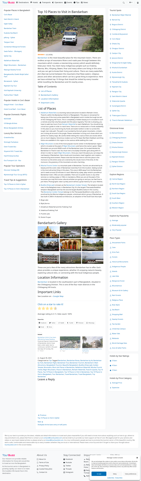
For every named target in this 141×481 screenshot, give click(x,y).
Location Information (50, 99)
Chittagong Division (119, 138)
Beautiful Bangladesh (70, 365)
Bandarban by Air (86, 360)
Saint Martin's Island (11, 19)
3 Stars (114, 361)
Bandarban (42, 57)
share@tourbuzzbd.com (54, 440)
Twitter (68, 466)
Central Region (117, 179)
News (85, 2)
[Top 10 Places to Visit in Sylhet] (70, 342)
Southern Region (118, 203)
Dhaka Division (117, 142)
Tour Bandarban (58, 374)
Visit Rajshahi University (12, 90)
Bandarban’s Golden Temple (76, 185)
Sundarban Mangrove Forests (15, 47)
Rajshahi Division (118, 157)
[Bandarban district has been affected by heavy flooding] (49, 344)
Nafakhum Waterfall (82, 367)
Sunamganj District (119, 106)
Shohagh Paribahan (11, 142)
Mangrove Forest (118, 281)
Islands (114, 271)
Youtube (69, 462)
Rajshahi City (116, 87)
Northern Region (118, 189)
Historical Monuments (120, 262)
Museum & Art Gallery (120, 290)
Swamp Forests (117, 319)
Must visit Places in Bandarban (63, 367)
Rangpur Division (118, 162)
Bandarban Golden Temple (53, 192)
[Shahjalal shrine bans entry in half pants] (92, 342)
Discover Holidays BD (11, 170)
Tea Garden (116, 324)
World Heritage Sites (119, 343)
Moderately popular (119, 225)
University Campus (119, 329)
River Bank (116, 305)
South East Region (118, 193)
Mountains (48, 367)
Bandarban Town (10, 28)
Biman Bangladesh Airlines (13, 128)
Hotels (35, 2)
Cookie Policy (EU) (45, 469)
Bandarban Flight (50, 363)
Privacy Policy (118, 478)
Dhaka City (116, 44)
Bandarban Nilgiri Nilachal (121, 15)
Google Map (58, 296)
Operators (59, 2)
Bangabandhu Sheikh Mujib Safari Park (16, 75)
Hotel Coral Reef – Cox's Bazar (15, 109)
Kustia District (117, 72)
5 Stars (114, 370)
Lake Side (115, 276)
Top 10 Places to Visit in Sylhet (15, 184)
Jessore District (117, 58)
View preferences (130, 474)
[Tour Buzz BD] (8, 2)
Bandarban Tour (63, 363)
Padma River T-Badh (11, 95)
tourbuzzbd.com (11, 445)
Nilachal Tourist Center (49, 165)
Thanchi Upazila (91, 370)
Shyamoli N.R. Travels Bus (13, 151)
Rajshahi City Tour (10, 86)
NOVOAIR (7, 119)
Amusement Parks (118, 243)
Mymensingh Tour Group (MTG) (15, 175)
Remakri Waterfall (68, 124)
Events (69, 2)
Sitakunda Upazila (118, 101)
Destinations (24, 2)
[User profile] (137, 2)
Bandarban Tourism (77, 363)
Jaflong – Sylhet (9, 37)
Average (115, 220)
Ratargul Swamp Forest (12, 70)
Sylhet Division (117, 166)
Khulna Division (117, 147)
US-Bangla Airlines (10, 123)
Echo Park (115, 252)
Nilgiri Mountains (47, 144)
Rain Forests (116, 295)
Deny (115, 474)
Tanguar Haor (9, 42)
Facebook (69, 459)
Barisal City (116, 20)
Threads (69, 469)
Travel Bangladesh (85, 374)
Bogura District (117, 24)
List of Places (46, 91)
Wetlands (115, 338)
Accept (99, 474)
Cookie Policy (110, 478)
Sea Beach (115, 310)
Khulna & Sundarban (119, 68)
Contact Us (43, 472)
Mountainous (117, 286)
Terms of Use (44, 462)
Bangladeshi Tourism (54, 365)
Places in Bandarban (63, 370)
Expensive (115, 388)
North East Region (118, 184)
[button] (137, 458)
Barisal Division (117, 133)
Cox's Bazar (116, 39)
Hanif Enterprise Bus (11, 156)
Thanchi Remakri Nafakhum (122, 120)
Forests (114, 257)
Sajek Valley (8, 24)
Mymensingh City (118, 77)
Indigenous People (119, 266)
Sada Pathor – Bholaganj (13, 51)
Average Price (117, 383)
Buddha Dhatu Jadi (47, 185)
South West (116, 198)
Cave (113, 247)
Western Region (118, 208)
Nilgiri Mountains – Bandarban (15, 65)
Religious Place (117, 300)
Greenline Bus (9, 137)
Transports (46, 2)
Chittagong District (119, 29)
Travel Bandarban (71, 374)
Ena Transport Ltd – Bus (12, 160)
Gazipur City (116, 53)
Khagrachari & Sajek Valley (121, 63)
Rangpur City (116, 91)
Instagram (69, 472)
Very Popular (116, 230)
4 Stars (114, 365)
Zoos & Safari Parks (119, 348)
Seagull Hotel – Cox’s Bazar (13, 104)
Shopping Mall (117, 314)
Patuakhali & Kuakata (120, 82)
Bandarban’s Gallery (49, 95)
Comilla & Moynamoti (120, 34)
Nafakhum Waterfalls (11, 60)
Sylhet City (7, 56)
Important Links (47, 102)
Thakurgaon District (119, 115)
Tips (77, 2)
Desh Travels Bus (10, 147)
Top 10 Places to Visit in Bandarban (16, 189)
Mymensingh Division (120, 152)
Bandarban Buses (73, 360)
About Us (42, 459)
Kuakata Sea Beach (11, 33)
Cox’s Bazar (8, 14)
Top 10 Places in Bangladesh (53, 372)
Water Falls (116, 334)
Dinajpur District (118, 48)
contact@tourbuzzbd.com (52, 438)
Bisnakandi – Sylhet (11, 81)
